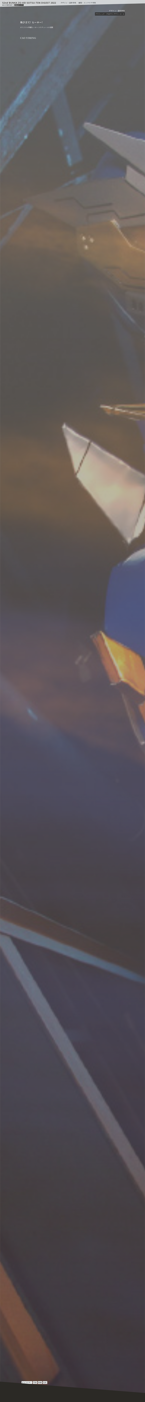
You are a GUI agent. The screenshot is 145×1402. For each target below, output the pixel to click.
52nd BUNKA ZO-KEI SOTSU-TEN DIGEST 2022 (29, 2)
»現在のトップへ (18, 5)
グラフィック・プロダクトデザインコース (109, 14)
